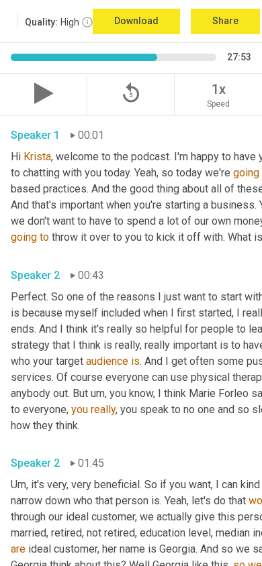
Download (136, 20)
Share (225, 20)
